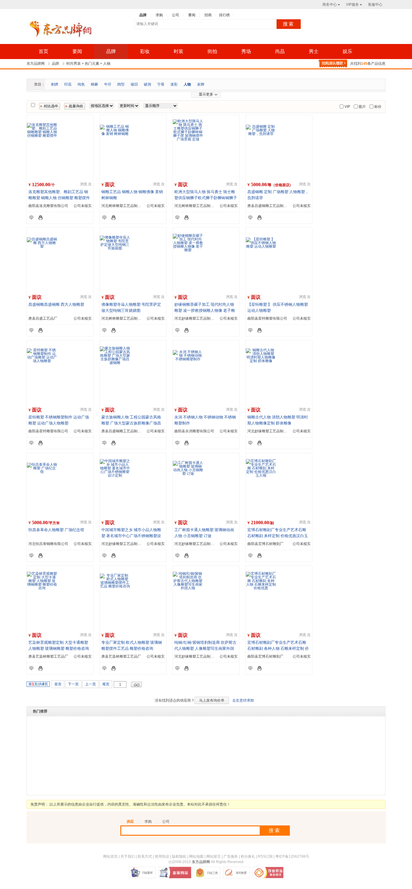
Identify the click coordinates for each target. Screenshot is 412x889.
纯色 (81, 84)
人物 (106, 63)
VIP (347, 107)
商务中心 (329, 4)
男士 (314, 51)
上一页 (90, 684)
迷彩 (174, 84)
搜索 (288, 24)
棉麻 (94, 84)
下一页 (73, 684)
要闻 (77, 51)
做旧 (134, 84)
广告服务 (230, 856)
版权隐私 (179, 856)
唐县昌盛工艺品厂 (42, 318)
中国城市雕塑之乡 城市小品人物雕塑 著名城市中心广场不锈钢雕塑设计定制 (131, 535)
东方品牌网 (36, 63)
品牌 (111, 51)
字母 (160, 84)
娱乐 (347, 51)
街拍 (212, 51)
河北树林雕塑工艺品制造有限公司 (128, 206)
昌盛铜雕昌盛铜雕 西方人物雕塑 (56, 304)
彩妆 (145, 51)
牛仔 (107, 84)
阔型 (121, 84)
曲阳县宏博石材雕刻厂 (265, 544)
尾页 (105, 684)
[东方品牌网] (61, 29)
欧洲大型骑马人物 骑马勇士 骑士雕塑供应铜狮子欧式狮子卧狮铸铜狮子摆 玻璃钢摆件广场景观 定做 (205, 197)
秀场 (246, 51)
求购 (148, 821)
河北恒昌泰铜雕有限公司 (48, 544)
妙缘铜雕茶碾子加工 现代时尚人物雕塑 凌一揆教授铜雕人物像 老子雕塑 (204, 310)
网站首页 (110, 856)
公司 (166, 821)
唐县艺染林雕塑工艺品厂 (48, 656)
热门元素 (92, 63)
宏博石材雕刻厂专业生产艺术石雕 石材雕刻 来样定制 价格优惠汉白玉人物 (277, 535)
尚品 (280, 51)
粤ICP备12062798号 (292, 856)
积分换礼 (248, 856)
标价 (377, 107)
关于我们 (127, 856)
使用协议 (162, 856)
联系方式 (145, 856)
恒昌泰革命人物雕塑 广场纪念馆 (56, 529)
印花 (67, 84)
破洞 (147, 84)
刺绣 (54, 84)
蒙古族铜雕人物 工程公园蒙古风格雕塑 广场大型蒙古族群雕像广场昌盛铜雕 (131, 423)
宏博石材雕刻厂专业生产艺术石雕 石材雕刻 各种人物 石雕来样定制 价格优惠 (278, 648)
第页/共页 (38, 684)
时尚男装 (73, 63)
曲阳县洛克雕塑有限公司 (48, 206)
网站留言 (213, 856)
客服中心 (375, 4)
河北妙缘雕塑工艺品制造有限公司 (201, 318)
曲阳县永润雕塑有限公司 (194, 431)
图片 (362, 107)
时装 (178, 51)
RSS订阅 (265, 856)
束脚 (200, 84)
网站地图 (196, 856)
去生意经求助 (243, 700)
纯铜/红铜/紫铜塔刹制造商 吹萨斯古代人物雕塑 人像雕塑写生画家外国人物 (205, 648)
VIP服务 (352, 4)
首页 (43, 51)
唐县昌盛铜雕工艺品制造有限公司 (274, 206)
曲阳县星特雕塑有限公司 (267, 318)
